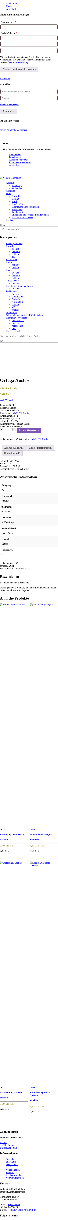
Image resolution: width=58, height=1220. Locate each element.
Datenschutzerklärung (17, 62)
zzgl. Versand (6, 400)
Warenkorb (11, 9)
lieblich (15, 254)
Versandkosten (13, 1170)
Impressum (11, 1162)
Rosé (14, 201)
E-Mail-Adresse (8, 33)
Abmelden (14, 165)
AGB (8, 1167)
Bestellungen (15, 157)
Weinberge (17, 185)
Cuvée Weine (18, 204)
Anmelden (5, 78)
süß (13, 257)
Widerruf (10, 1172)
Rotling (15, 199)
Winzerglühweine (14, 243)
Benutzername (8, 22)
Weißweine (17, 209)
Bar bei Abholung (8, 1148)
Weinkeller (17, 188)
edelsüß (15, 310)
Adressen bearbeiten (18, 159)
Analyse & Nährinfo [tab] (14, 448)
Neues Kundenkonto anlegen (13, 130)
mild (14, 328)
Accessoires (11, 259)
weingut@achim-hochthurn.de (22, 1209)
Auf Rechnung (7, 1145)
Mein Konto (11, 3)
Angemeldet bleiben (9, 120)
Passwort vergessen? (9, 104)
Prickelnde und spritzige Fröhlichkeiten (30, 214)
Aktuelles (10, 191)
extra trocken (18, 320)
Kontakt (10, 220)
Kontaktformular (14, 1175)
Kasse (9, 6)
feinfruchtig (17, 302)
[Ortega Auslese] (29, 356)
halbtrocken (17, 296)
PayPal (3, 1142)
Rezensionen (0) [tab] (12, 453)
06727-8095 (14, 1204)
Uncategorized (13, 331)
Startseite (10, 1159)
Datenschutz (12, 1164)
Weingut (10, 183)
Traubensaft (17, 212)
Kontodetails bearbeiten (20, 162)
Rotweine (16, 196)
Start (2, 336)
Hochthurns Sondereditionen (25, 206)
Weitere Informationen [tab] (40, 448)
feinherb (16, 251)
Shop (8, 193)
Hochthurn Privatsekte (22, 217)
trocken (15, 249)
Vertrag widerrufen (15, 1177)
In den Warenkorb (29, 430)
